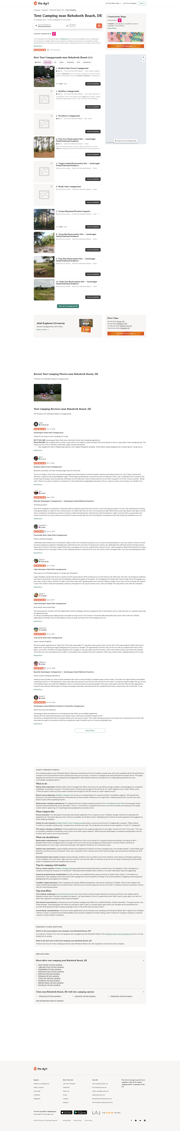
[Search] (99, 25)
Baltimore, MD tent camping (49, 974)
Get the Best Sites (112, 3)
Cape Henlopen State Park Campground (50, 569)
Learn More (111, 28)
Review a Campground (41, 1084)
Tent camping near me (100, 1084)
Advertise (66, 1087)
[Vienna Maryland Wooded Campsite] (68, 219)
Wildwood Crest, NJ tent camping (51, 971)
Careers (65, 1099)
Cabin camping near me (100, 1091)
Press (65, 1095)
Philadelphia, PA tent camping (49, 969)
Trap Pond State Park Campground (48, 638)
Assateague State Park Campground (48, 433)
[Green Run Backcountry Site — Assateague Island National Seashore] (68, 242)
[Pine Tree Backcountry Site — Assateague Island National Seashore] (68, 147)
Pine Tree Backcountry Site (113, 803)
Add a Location (39, 1087)
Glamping (70, 62)
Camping (37, 10)
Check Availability (93, 84)
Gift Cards (37, 1091)
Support (66, 1102)
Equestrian (87, 62)
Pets (78, 62)
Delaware (45, 10)
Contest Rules (67, 1120)
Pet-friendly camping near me (102, 1102)
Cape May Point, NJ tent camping (51, 967)
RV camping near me (99, 1087)
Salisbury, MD (122, 324)
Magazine (37, 1099)
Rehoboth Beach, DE (57, 10)
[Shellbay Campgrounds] (68, 99)
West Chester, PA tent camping (50, 965)
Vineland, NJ (124, 328)
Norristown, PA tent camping (49, 985)
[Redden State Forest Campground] (68, 76)
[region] (125, 99)
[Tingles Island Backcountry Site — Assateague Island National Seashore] (68, 171)
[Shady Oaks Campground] (68, 195)
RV (55, 62)
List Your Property (129, 3)
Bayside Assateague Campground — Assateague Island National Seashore (64, 501)
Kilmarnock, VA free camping (50, 996)
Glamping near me (98, 1095)
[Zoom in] (143, 57)
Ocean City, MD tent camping (49, 978)
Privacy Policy (78, 1120)
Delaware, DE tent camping (48, 976)
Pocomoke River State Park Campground (50, 535)
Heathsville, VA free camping (121, 996)
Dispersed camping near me (102, 1099)
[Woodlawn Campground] (68, 124)
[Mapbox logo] (110, 142)
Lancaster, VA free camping (85, 996)
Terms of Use (88, 1120)
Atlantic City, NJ (126, 326)
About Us (66, 1091)
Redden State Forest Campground (48, 467)
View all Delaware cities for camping (49, 1001)
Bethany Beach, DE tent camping (50, 983)
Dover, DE (121, 321)
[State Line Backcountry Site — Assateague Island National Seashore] (68, 289)
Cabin (62, 62)
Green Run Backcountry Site (67, 894)
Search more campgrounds (126, 141)
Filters (39, 62)
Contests (37, 1095)
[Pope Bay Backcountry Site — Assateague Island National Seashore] (68, 267)
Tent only (47, 62)
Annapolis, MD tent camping (49, 980)
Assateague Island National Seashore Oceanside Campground (59, 706)
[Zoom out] (143, 60)
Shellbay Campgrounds (64, 795)
